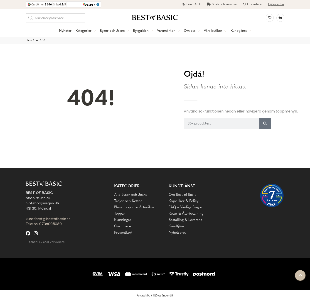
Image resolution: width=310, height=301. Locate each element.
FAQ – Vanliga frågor (185, 207)
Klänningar (122, 220)
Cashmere (122, 226)
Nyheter (65, 31)
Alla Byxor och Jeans (130, 195)
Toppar (119, 213)
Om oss (189, 31)
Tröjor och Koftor (128, 201)
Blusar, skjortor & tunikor (134, 207)
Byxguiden (141, 31)
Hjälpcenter (276, 4)
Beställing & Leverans (185, 220)
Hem (29, 40)
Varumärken (166, 31)
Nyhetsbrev (177, 233)
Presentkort (123, 233)
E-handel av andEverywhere (45, 242)
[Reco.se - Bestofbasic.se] (271, 195)
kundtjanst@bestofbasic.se (48, 219)
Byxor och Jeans (112, 31)
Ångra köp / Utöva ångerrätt (155, 295)
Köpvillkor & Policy (183, 201)
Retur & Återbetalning (186, 213)
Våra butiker (213, 31)
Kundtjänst (239, 31)
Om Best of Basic (182, 195)
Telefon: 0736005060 (44, 224)
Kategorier (83, 31)
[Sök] (265, 123)
